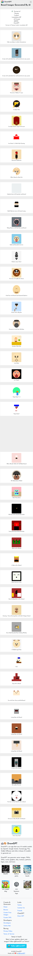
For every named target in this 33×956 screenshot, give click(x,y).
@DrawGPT (21, 953)
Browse (6, 910)
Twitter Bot (7, 926)
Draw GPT (20, 916)
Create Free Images (7, 914)
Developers (7, 923)
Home (5, 907)
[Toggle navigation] (30, 2)
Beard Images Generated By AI (16, 5)
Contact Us (21, 908)
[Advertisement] (16, 433)
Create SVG (7, 917)
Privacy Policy (8, 931)
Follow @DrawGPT (17, 946)
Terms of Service (9, 934)
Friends (19, 910)
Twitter (19, 905)
